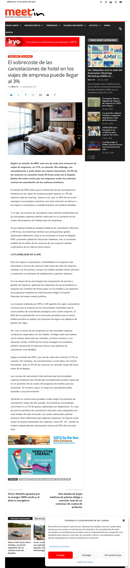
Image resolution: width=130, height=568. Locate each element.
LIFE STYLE (93, 25)
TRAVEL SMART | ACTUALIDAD (103, 40)
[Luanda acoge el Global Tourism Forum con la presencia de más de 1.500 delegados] (94, 145)
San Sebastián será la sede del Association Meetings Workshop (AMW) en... (105, 73)
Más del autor (41, 518)
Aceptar (60, 555)
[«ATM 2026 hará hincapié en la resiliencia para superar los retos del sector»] (94, 131)
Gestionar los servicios (59, 546)
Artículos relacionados (20, 518)
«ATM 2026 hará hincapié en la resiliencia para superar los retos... (110, 131)
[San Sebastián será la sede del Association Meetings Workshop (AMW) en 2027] (105, 56)
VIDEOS (107, 25)
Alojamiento (25, 479)
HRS (68, 479)
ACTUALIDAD (34, 51)
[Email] (40, 95)
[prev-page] (89, 157)
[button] (123, 520)
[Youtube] (121, 2)
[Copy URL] (55, 95)
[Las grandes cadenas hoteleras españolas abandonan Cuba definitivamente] (94, 116)
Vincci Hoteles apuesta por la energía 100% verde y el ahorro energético (24, 497)
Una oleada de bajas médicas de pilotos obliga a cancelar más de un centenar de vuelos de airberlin (66, 500)
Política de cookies (85, 562)
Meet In (14, 86)
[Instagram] (106, 2)
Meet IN (91, 80)
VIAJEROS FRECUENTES (73, 25)
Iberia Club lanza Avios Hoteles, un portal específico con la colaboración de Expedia (19, 547)
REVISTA (9, 32)
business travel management (43, 479)
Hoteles (61, 479)
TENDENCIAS (51, 25)
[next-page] (93, 157)
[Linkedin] (111, 2)
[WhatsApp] (33, 95)
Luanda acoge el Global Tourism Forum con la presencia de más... (112, 146)
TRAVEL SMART (12, 25)
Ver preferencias (112, 555)
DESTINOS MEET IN (32, 25)
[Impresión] (47, 95)
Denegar (86, 555)
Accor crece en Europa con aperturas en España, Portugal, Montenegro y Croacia (44, 546)
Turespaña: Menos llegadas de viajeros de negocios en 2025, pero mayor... (111, 102)
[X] (116, 2)
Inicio (10, 51)
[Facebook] (101, 2)
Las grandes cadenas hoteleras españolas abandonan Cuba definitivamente (111, 116)
